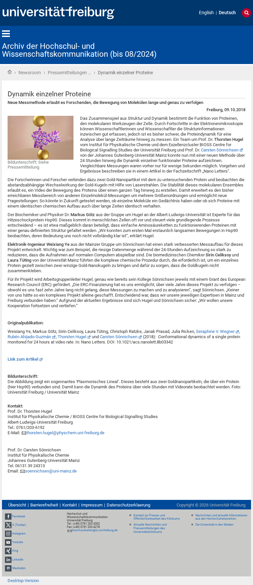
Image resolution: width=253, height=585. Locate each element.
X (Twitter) (19, 525)
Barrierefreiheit (44, 505)
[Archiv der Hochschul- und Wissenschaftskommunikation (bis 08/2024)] (218, 44)
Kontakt (69, 505)
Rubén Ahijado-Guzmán (29, 336)
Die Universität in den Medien (214, 524)
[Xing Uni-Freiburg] (8, 551)
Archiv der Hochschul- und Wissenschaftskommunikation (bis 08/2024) (79, 50)
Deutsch (227, 13)
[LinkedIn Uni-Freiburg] (8, 559)
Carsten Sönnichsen (220, 149)
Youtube (17, 542)
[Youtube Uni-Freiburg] (8, 542)
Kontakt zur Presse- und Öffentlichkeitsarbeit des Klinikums (156, 517)
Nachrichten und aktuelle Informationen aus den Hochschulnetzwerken (221, 517)
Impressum (91, 505)
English (206, 13)
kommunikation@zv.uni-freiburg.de (95, 530)
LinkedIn (17, 559)
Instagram (19, 533)
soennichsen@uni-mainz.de (51, 471)
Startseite (10, 72)
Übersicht (17, 505)
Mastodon (19, 568)
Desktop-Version (23, 580)
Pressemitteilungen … (69, 72)
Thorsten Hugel (72, 336)
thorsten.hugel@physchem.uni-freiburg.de (65, 432)
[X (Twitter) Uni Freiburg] (8, 525)
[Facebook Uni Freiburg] (8, 516)
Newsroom (29, 72)
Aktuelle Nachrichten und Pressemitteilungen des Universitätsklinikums (150, 528)
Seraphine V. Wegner (215, 331)
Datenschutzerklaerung (128, 505)
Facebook (18, 516)
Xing (15, 551)
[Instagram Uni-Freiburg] (8, 533)
